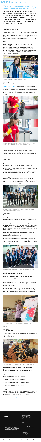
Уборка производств (26, 415)
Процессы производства (26, 417)
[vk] (5, 416)
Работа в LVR (24, 419)
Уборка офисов (25, 414)
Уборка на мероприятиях (26, 416)
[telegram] (7, 416)
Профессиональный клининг (9, 86)
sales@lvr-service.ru (27, 430)
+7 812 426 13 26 (31, 427)
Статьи (23, 418)
